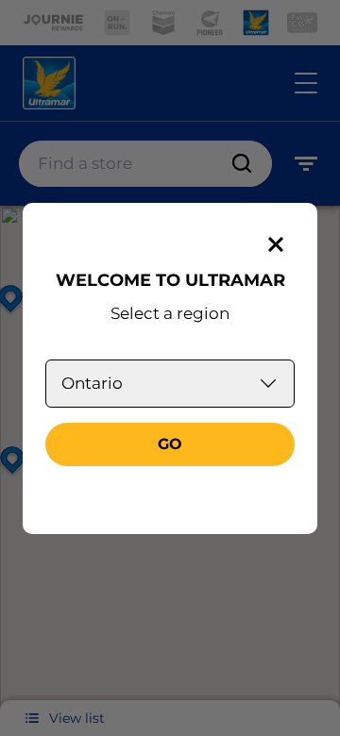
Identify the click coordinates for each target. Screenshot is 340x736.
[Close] (275, 244)
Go (170, 444)
